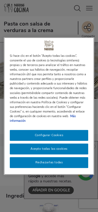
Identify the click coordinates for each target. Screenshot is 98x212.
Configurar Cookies (49, 135)
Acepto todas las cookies (49, 148)
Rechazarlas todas (49, 162)
